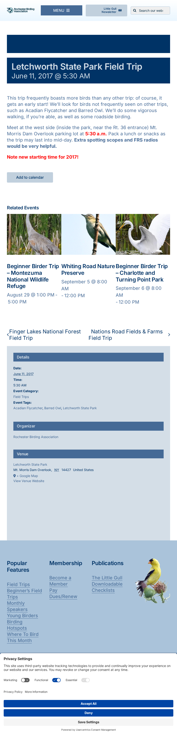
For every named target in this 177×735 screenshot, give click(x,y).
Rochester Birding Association (35, 437)
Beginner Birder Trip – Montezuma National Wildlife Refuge (33, 276)
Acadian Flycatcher (27, 408)
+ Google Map (27, 476)
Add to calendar (30, 177)
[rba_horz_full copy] (20, 10)
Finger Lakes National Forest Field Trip (45, 334)
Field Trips (21, 397)
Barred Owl (52, 408)
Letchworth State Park (80, 408)
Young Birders (22, 615)
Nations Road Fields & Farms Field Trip (125, 334)
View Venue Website (28, 481)
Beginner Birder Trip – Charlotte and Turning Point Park (142, 273)
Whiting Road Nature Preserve (88, 269)
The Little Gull (107, 578)
